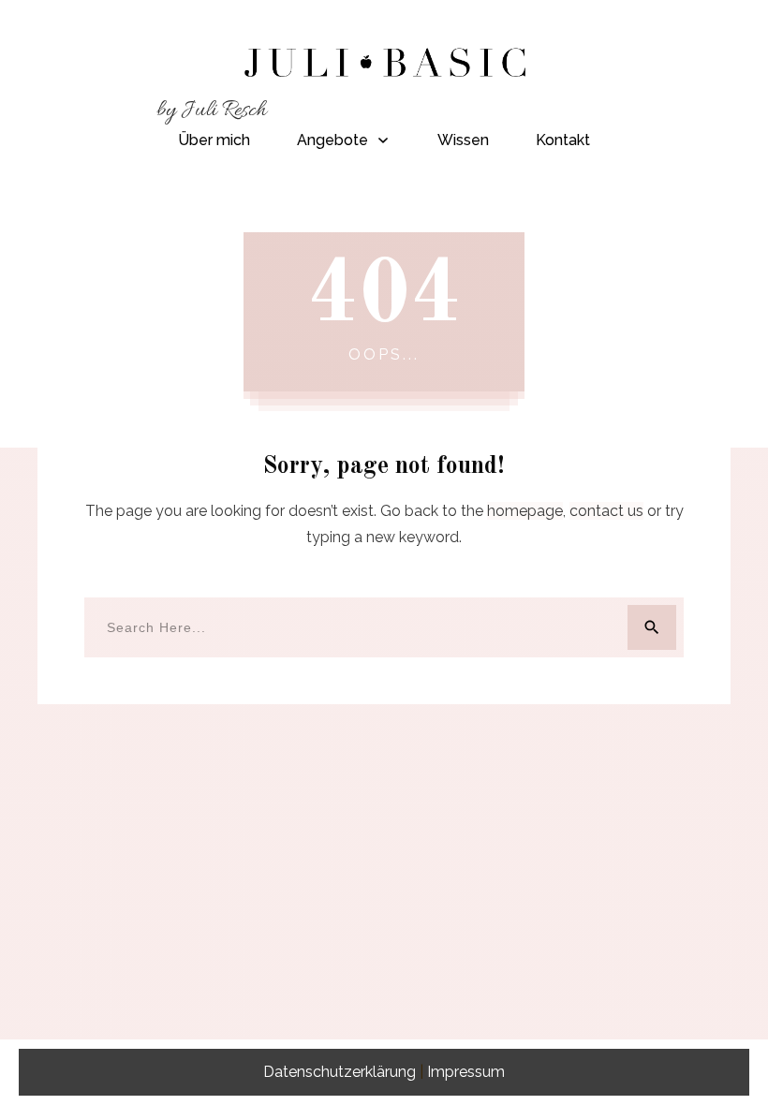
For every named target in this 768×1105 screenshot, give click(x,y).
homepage (525, 511)
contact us (606, 511)
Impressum (466, 1072)
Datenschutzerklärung (339, 1072)
